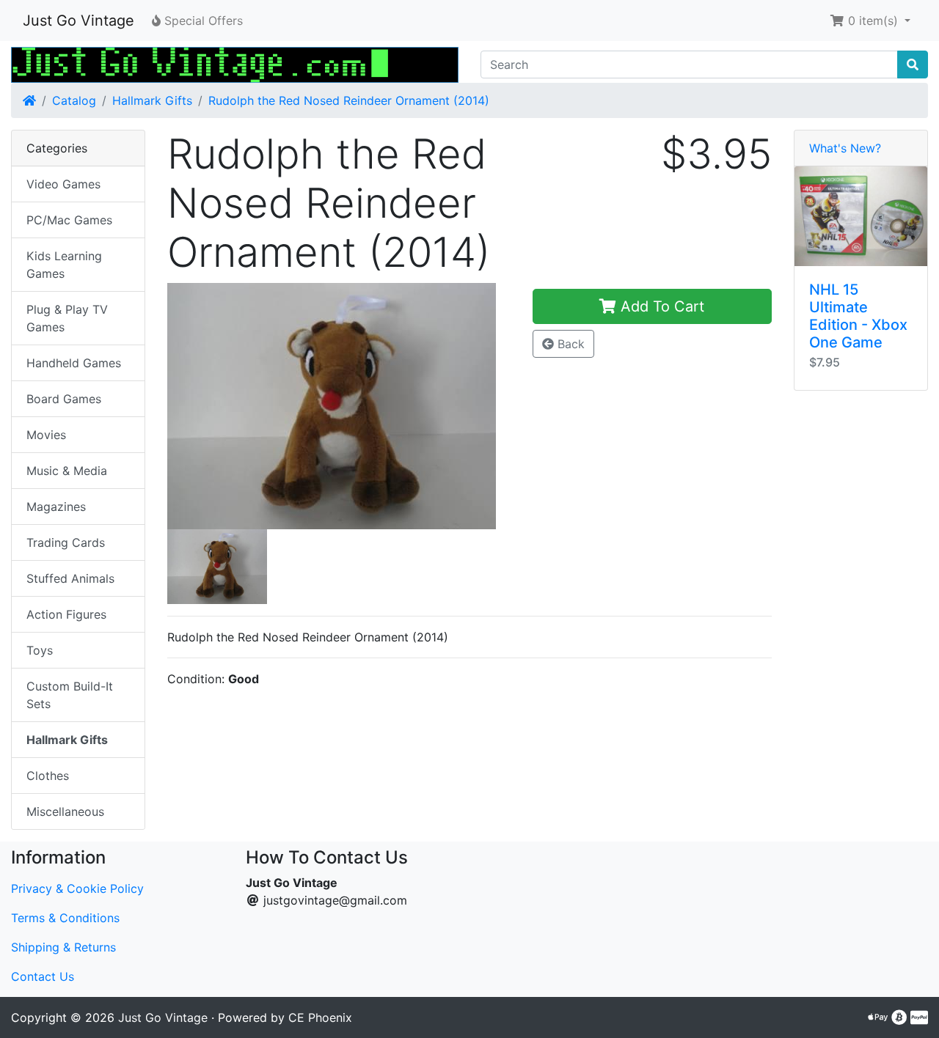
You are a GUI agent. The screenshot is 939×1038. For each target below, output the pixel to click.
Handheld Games (73, 363)
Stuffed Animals (70, 578)
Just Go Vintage (78, 20)
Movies (46, 434)
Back (569, 343)
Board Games (63, 398)
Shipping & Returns (63, 947)
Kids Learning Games (64, 265)
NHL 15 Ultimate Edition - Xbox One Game (858, 316)
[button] (870, 20)
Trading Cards (65, 542)
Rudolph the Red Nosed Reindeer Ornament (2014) (348, 100)
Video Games (63, 184)
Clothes (47, 775)
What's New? (845, 148)
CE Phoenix (320, 1017)
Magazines (56, 506)
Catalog (74, 100)
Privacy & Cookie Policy (77, 888)
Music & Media (66, 470)
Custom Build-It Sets (69, 695)
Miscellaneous (65, 811)
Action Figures (66, 614)
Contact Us (42, 976)
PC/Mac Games (69, 220)
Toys (39, 650)
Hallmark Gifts (152, 100)
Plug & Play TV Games (67, 318)
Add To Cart (660, 306)
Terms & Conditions (65, 917)
